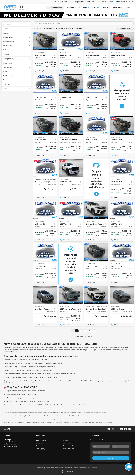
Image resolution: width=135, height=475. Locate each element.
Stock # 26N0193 (39, 137)
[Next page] (94, 330)
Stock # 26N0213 (64, 306)
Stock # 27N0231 (39, 264)
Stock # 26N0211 (90, 221)
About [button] (128, 7)
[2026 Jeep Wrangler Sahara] (96, 41)
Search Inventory (56, 8)
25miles (78, 100)
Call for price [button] (51, 189)
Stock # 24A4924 (39, 179)
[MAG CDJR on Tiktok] (129, 429)
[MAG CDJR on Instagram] (121, 429)
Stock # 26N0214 (90, 95)
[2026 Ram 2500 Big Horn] (122, 125)
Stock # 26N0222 (64, 53)
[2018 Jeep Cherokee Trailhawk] (122, 295)
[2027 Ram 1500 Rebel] (71, 210)
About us (66, 440)
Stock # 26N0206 (39, 53)
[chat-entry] (128, 467)
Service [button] (105, 7)
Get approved (40, 446)
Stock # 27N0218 (115, 221)
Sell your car (67, 443)
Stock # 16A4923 (39, 306)
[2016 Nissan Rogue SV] (45, 295)
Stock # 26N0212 (39, 95)
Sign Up (110, 458)
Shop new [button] (70, 7)
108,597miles (51, 311)
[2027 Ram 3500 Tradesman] (45, 252)
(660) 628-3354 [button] (12, 446)
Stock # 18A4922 (64, 179)
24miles (53, 142)
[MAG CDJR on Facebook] (108, 429)
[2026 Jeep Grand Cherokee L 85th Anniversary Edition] (71, 125)
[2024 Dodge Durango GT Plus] (45, 168)
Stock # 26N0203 (64, 95)
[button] (81, 1)
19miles (53, 57)
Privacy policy (40, 449)
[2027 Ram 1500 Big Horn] (45, 210)
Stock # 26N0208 (64, 137)
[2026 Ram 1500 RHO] (96, 252)
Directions (39, 443)
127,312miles (127, 311)
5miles (79, 57)
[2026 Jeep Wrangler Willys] (122, 41)
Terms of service (68, 449)
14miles (78, 311)
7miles (130, 57)
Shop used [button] (83, 7)
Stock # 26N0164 (90, 53)
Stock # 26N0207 (115, 137)
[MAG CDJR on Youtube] (116, 429)
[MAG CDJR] (20, 7)
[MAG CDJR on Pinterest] (125, 429)
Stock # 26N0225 (90, 137)
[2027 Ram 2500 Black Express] (122, 168)
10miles (104, 57)
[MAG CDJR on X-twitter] (112, 429)
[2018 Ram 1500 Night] (71, 168)
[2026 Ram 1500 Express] (45, 41)
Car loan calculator (69, 446)
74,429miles (51, 184)
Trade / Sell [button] (117, 7)
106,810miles (76, 184)
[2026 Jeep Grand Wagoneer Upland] (96, 210)
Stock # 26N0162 (115, 53)
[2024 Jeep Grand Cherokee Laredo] (96, 295)
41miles (104, 226)
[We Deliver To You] (67, 15)
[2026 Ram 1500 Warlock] (45, 83)
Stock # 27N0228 (39, 221)
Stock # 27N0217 (115, 179)
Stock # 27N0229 (115, 264)
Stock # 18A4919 (115, 306)
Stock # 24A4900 (90, 306)
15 (90, 331)
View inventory (41, 440)
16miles (129, 142)
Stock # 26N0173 (90, 264)
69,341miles (102, 311)
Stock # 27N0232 (64, 221)
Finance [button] (95, 7)
